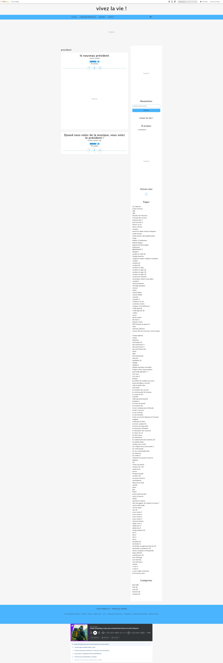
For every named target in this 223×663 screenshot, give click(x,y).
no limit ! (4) (136, 476)
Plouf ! (134, 492)
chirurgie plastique (138, 286)
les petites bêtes (138, 442)
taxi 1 (134, 532)
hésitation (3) (136, 360)
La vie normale (137, 412)
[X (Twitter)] (172, 2)
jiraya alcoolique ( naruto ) (141, 383)
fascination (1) (137, 342)
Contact (111, 17)
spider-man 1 (137, 523)
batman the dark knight (140, 245)
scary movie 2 (137, 514)
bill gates (135, 252)
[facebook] (169, 2)
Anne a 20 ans (137, 227)
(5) (136, 592)
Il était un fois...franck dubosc (142, 369)
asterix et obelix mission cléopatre (144, 231)
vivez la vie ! (111, 8)
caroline (135, 261)
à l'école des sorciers (139, 218)
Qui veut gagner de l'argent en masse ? (145, 503)
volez (100, 140)
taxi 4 (134, 539)
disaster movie (137, 322)
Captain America (138, 256)
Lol (133, 462)
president (97, 58)
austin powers (137, 234)
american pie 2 (137, 222)
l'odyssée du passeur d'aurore (142, 458)
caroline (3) (136, 265)
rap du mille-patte (138, 505)
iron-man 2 (136, 376)
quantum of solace (138, 501)
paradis (134, 485)
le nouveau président (94, 55)
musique (90, 140)
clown (134, 290)
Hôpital (134, 363)
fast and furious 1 (138, 344)
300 (133, 211)
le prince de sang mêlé (140, 426)
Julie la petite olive (138, 385)
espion (134, 338)
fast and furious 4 (138, 347)
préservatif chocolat (139, 494)
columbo (135, 297)
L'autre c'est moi (138, 410)
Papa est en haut (138, 483)
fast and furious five (139, 349)
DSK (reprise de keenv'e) (141, 324)
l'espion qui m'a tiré (139, 444)
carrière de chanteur (139, 277)
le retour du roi (137, 433)
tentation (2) (136, 541)
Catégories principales (88, 17)
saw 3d (134, 510)
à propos (116, 637)
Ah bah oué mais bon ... (140, 215)
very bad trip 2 (137, 562)
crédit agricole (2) (138, 311)
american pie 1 (137, 220)
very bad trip (136, 560)
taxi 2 (134, 535)
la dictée (135, 397)
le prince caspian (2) (139, 424)
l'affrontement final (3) (140, 399)
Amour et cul (136, 224)
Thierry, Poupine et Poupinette (143, 551)
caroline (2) (136, 263)
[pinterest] (175, 2)
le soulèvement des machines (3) (143, 440)
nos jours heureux (138, 478)
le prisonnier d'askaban (140, 428)
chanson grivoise (138, 283)
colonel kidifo (137, 292)
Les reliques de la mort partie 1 (143, 446)
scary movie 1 (137, 512)
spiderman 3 (136, 528)
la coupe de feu (137, 394)
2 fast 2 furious (137, 209)
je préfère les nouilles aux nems (143, 381)
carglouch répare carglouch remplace (145, 258)
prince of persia (137, 496)
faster (134, 351)
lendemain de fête (138, 421)
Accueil (74, 17)
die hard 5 (135, 320)
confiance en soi (138, 301)
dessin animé (136, 317)
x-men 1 (135, 566)
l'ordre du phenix (138, 464)
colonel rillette (137, 295)
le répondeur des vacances (141, 431)
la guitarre (135, 401)
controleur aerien (138, 304)
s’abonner (96, 637)
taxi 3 (134, 537)
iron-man (135, 374)
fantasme (135, 340)
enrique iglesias (137, 335)
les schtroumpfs (137, 449)
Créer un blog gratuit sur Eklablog (72, 613)
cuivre (134, 315)
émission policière (138, 329)
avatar (134, 238)
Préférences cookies (153, 613)
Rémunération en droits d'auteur (115, 613)
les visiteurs (136, 455)
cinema (134, 288)
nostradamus (136, 480)
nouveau (91, 58)
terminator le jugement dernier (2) (144, 546)
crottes (134, 313)
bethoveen (136, 247)
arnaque (135, 229)
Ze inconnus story (138, 573)
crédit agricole (137, 308)
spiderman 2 (136, 526)
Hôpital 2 (135, 365)
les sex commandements (140, 451)
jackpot (134, 378)
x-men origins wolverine (140, 571)
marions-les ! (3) (137, 467)
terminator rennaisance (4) (141, 548)
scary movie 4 (137, 519)
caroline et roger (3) (139, 272)
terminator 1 (136, 544)
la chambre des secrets (140, 390)
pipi (133, 489)
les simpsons (136, 453)
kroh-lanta (135, 387)
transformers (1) (138, 555)
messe (134, 471)
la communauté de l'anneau (141, 392)
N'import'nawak (137, 474)
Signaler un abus (97, 613)
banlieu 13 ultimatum (139, 240)
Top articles (83, 613)
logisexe (135, 460)
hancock (135, 358)
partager (106, 637)
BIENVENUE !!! (137, 249)
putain (134, 498)
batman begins (137, 243)
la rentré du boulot (138, 403)
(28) (135, 585)
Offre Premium (127, 613)
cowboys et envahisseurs (141, 306)
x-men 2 (135, 569)
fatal (133, 354)
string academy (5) (138, 530)
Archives (102, 17)
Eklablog (124, 609)
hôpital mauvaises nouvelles (142, 367)
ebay (134, 326)
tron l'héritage (137, 557)
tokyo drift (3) (137, 553)
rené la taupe (137, 508)
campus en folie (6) (138, 254)
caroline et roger (138, 267)
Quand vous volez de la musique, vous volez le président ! (94, 136)
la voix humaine (137, 415)
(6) (134, 587)
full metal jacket (137, 356)
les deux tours (137, 435)
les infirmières (137, 437)
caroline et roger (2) (139, 270)
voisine (134, 564)
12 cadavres (136, 206)
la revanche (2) (137, 406)
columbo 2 (136, 299)
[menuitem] (74, 17)
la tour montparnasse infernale (143, 408)
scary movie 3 (137, 517)
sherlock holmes (138, 521)
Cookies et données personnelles (139, 613)
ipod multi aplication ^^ (140, 372)
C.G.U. (104, 613)
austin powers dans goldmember (143, 236)
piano (134, 487)
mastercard (136, 469)
